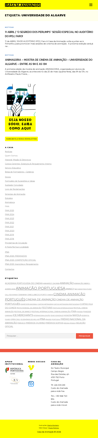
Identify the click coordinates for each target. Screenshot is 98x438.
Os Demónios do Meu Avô (30, 319)
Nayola (76, 315)
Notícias (9, 27)
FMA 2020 (9, 231)
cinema (50, 295)
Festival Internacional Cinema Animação (51, 311)
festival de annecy (22, 312)
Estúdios (9, 198)
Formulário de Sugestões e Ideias (20, 181)
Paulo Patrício (53, 428)
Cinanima (22, 295)
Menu (91, 5)
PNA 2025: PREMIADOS (16, 256)
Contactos (9, 269)
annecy (70, 289)
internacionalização (41, 315)
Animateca (10, 202)
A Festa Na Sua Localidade (17, 247)
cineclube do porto (37, 295)
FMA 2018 (9, 239)
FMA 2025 (9, 210)
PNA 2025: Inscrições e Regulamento (21, 264)
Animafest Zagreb (51, 283)
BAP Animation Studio (83, 289)
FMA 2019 (9, 235)
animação (67, 283)
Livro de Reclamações (15, 189)
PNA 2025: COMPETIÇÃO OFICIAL (20, 260)
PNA (7, 252)
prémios (21, 323)
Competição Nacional (28, 304)
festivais (47, 308)
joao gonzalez (57, 315)
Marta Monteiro (53, 425)
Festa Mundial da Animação (29, 308)
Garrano (9, 315)
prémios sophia (54, 323)
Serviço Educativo (13, 168)
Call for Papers (11, 295)
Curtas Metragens (45, 304)
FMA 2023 (9, 218)
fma (73, 311)
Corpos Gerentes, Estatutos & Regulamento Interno (28, 164)
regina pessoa (70, 323)
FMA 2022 (9, 222)
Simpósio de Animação (15, 194)
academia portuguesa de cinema (24, 283)
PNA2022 (49, 319)
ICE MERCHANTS (23, 315)
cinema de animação (41, 299)
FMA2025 (87, 311)
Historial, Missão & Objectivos (18, 160)
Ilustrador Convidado (14, 185)
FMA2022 (80, 312)
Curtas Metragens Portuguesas (66, 304)
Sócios (8, 177)
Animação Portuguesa (40, 288)
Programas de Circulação (16, 243)
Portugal (56, 319)
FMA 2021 (9, 227)
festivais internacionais (63, 308)
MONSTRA (68, 315)
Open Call (15, 319)
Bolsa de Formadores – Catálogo (19, 172)
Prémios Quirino (35, 323)
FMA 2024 (9, 214)
